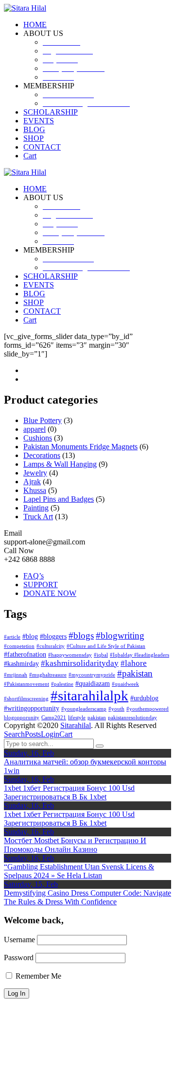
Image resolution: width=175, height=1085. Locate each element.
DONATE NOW (49, 593)
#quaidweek (125, 684)
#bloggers (53, 636)
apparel (34, 429)
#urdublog (144, 698)
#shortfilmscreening (26, 698)
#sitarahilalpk (89, 695)
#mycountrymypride (92, 675)
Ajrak (32, 481)
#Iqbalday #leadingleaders (139, 655)
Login (50, 734)
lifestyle (77, 717)
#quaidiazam (92, 683)
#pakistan (135, 673)
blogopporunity (21, 717)
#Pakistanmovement (26, 684)
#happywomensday (70, 655)
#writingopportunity (31, 708)
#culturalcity (50, 646)
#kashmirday (21, 663)
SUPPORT (40, 584)
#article (12, 637)
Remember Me (37, 976)
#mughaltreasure (48, 675)
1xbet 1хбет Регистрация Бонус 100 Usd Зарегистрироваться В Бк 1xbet (69, 792)
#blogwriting (120, 635)
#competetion (19, 646)
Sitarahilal (75, 725)
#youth (116, 709)
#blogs (81, 635)
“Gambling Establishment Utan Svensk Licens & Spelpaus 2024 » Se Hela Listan (79, 871)
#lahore (134, 663)
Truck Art (38, 516)
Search (14, 734)
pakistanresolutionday (132, 717)
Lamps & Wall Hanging (60, 464)
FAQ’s (33, 576)
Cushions (37, 438)
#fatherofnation (25, 654)
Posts (33, 734)
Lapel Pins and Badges (58, 499)
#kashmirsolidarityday (80, 663)
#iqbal (101, 655)
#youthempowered (147, 709)
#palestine (62, 684)
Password (19, 957)
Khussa (34, 490)
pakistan (97, 717)
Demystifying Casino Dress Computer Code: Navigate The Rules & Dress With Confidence (87, 897)
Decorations (41, 455)
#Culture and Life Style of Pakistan (106, 646)
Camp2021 (53, 717)
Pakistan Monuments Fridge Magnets (80, 446)
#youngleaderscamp (83, 709)
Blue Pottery (42, 420)
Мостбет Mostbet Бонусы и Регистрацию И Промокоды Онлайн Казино (75, 844)
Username (19, 939)
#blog (30, 636)
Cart (65, 734)
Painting (36, 508)
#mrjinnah (15, 675)
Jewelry (35, 473)
